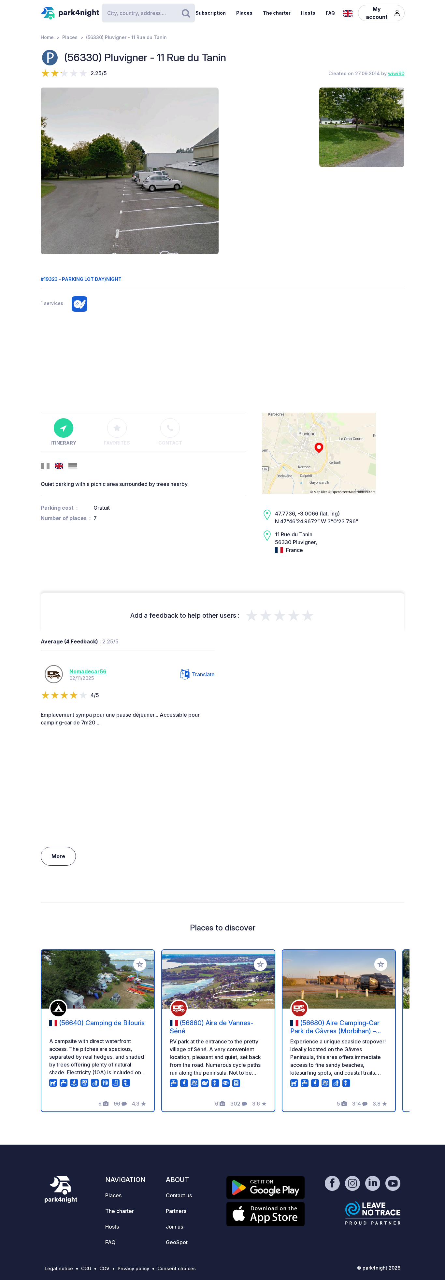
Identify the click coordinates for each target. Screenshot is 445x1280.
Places (244, 13)
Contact (170, 443)
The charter (277, 13)
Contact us (179, 1195)
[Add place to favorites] (139, 964)
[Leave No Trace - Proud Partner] (373, 1213)
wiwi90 (396, 73)
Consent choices (176, 1268)
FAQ (330, 13)
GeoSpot (177, 1242)
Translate (203, 674)
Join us (174, 1226)
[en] (348, 12)
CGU (86, 1268)
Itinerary (63, 443)
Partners (176, 1211)
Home (47, 37)
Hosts (308, 13)
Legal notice (59, 1268)
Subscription (210, 13)
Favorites (117, 443)
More (58, 856)
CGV (104, 1268)
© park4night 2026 (378, 1268)
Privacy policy (133, 1268)
